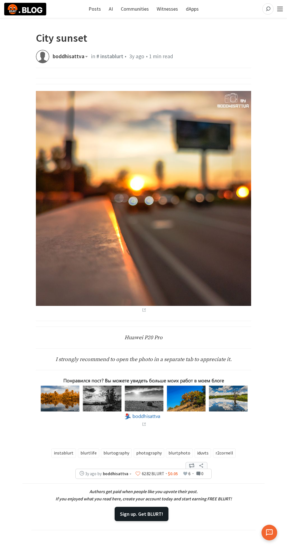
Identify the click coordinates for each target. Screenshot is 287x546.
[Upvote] (137, 473)
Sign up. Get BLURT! (141, 514)
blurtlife (88, 453)
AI (111, 9)
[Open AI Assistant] (269, 532)
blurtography (116, 453)
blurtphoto (179, 453)
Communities (135, 9)
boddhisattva (68, 56)
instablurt (63, 453)
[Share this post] (201, 465)
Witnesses (167, 9)
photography (149, 453)
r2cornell (224, 453)
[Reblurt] (191, 465)
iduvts (203, 453)
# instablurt (109, 56)
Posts (95, 9)
